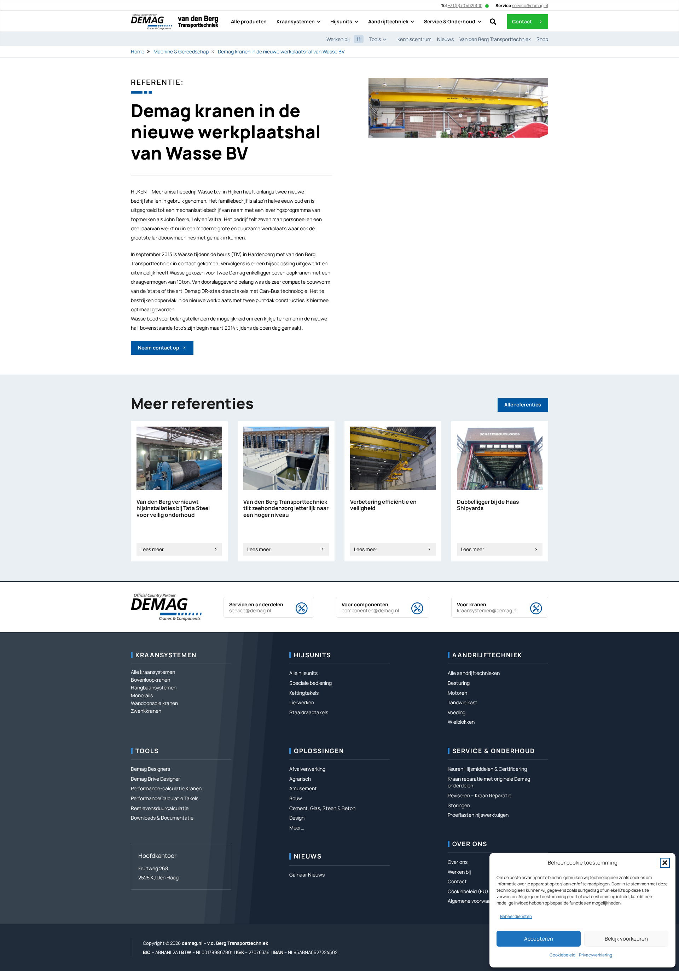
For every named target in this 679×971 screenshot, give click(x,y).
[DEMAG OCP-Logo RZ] (151, 22)
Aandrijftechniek (487, 655)
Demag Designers (150, 768)
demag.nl (192, 943)
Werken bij (459, 871)
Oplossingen (319, 751)
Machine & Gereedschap (181, 51)
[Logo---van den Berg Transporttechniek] (198, 22)
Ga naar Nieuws (307, 874)
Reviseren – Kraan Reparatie (479, 795)
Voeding (456, 712)
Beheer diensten (516, 916)
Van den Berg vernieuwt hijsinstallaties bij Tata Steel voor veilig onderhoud (173, 508)
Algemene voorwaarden (474, 900)
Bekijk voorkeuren (626, 938)
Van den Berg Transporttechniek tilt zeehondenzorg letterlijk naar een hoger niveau (286, 508)
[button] (664, 862)
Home (137, 51)
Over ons (469, 844)
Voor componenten (365, 604)
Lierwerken (301, 702)
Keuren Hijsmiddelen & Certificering (487, 768)
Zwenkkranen (146, 710)
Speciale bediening (310, 683)
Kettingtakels (304, 692)
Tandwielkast (462, 702)
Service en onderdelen (256, 604)
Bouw (295, 798)
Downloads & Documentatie (162, 817)
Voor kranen (471, 604)
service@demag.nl (250, 610)
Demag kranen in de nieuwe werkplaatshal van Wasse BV (281, 51)
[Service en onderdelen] (295, 608)
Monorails (142, 695)
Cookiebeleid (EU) (468, 891)
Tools (147, 751)
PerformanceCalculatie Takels (164, 798)
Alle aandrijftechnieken (474, 673)
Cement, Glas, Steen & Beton (322, 808)
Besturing (459, 683)
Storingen (459, 805)
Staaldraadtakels (308, 712)
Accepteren (538, 938)
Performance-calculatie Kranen (166, 788)
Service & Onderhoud (493, 751)
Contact (457, 881)
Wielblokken (461, 721)
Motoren (457, 692)
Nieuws (308, 856)
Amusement (303, 788)
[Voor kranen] (529, 608)
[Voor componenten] (411, 608)
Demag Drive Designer (155, 778)
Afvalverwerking (307, 768)
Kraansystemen (166, 655)
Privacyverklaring (595, 955)
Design (296, 817)
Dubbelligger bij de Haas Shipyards (488, 505)
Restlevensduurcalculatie (159, 808)
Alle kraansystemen (153, 672)
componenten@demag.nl (370, 610)
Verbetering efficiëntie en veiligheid (383, 505)
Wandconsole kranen (154, 703)
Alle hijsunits (303, 673)
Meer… (296, 827)
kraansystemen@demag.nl (487, 610)
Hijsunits (312, 655)
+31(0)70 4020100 (465, 5)
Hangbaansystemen (153, 687)
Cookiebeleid (562, 955)
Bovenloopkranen (150, 679)
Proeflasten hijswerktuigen (478, 814)
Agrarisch (300, 778)
